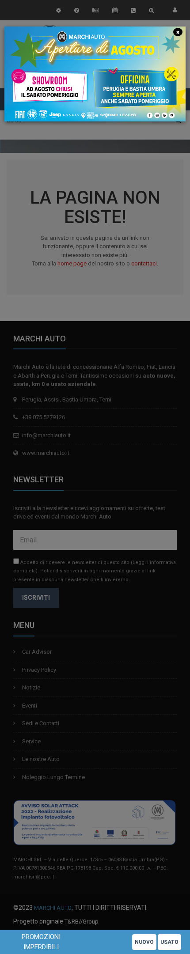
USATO (169, 942)
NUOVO (144, 942)
